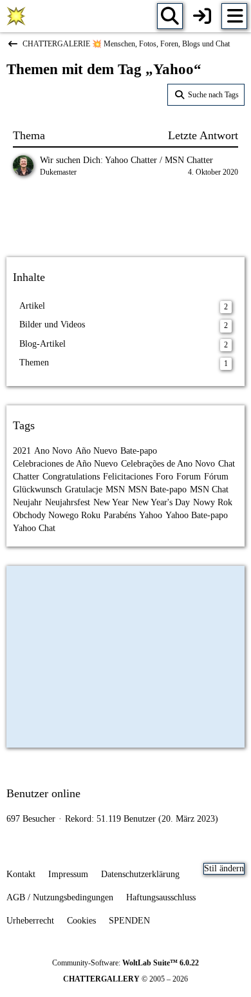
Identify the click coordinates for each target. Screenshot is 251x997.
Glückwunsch (37, 489)
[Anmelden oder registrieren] (202, 16)
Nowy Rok (212, 502)
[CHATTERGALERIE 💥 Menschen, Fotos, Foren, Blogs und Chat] (16, 16)
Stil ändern (224, 868)
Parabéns (120, 515)
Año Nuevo (96, 451)
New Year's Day (161, 502)
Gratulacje (83, 489)
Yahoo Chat (34, 528)
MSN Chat (209, 489)
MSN (115, 489)
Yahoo (150, 515)
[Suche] (170, 16)
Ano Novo (53, 451)
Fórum (216, 476)
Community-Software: (125, 962)
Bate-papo (138, 451)
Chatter (26, 476)
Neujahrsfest (67, 502)
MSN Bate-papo (157, 489)
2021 (22, 451)
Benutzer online (43, 793)
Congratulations (71, 476)
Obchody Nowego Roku (56, 515)
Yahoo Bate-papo (196, 515)
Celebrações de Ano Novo (168, 464)
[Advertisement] (125, 219)
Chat (226, 464)
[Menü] (234, 16)
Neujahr (27, 502)
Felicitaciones (128, 476)
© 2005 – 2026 (125, 978)
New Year (111, 502)
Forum (188, 476)
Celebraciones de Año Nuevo (65, 464)
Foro (164, 476)
